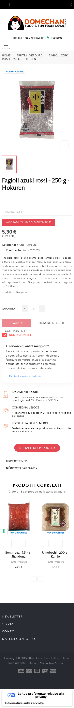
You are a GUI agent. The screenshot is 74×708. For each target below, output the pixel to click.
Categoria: (9, 244)
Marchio (11, 460)
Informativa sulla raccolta (24, 703)
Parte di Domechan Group (46, 663)
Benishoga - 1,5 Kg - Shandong (18, 555)
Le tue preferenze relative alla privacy (41, 695)
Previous (34, 579)
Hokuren (22, 460)
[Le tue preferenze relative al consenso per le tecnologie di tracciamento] (3, 531)
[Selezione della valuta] (5, 4)
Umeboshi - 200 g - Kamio (55, 555)
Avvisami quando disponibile (28, 222)
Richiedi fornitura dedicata (25, 376)
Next (39, 579)
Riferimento (13, 467)
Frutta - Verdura (27, 244)
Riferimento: (14, 250)
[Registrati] (52, 4)
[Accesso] (45, 4)
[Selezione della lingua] (13, 4)
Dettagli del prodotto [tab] (37, 448)
